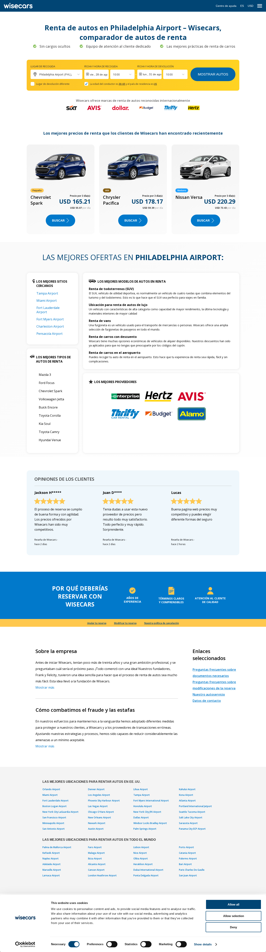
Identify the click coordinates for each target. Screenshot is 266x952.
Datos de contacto (207, 701)
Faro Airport (95, 847)
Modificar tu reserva (125, 623)
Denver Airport (96, 789)
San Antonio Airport (53, 828)
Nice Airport (140, 853)
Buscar (58, 220)
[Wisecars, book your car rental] (18, 6)
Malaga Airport (96, 853)
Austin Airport (96, 828)
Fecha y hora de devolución (155, 66)
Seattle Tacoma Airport (192, 811)
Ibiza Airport (95, 858)
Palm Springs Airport (144, 828)
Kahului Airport (187, 789)
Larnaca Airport (51, 875)
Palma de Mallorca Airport (56, 847)
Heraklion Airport (143, 864)
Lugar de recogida (43, 66)
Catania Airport (187, 853)
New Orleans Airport (99, 817)
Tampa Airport (47, 293)
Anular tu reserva (96, 623)
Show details (203, 944)
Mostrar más (44, 687)
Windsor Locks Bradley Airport (150, 823)
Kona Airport (186, 795)
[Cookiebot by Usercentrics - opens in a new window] (25, 944)
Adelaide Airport (51, 864)
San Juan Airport (188, 875)
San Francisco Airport (54, 817)
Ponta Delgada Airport (146, 875)
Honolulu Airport (142, 806)
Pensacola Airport (49, 333)
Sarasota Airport (188, 823)
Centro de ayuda (226, 5)
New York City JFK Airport (147, 811)
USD (250, 5)
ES (242, 5)
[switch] (111, 944)
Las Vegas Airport (98, 806)
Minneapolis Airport (53, 823)
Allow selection (233, 916)
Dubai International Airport (148, 869)
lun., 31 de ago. (152, 74)
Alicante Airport (97, 864)
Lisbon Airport (141, 847)
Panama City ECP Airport (192, 828)
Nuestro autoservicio (209, 694)
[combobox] (113, 74)
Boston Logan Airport (54, 806)
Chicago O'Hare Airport (101, 811)
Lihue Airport (140, 789)
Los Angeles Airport (99, 795)
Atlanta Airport (187, 800)
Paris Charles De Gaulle (191, 869)
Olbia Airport (140, 858)
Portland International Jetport (195, 806)
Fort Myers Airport (50, 319)
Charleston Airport (50, 326)
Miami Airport (46, 300)
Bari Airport (185, 864)
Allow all (233, 904)
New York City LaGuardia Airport (60, 811)
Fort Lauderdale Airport (55, 800)
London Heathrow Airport (102, 875)
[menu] (259, 6)
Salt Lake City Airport (190, 817)
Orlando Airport (51, 789)
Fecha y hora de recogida (101, 66)
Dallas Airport (141, 817)
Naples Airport (50, 858)
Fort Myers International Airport (151, 800)
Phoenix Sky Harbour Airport (104, 800)
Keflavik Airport (51, 853)
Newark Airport (96, 823)
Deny (233, 927)
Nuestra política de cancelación (161, 623)
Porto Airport (186, 847)
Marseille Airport (51, 869)
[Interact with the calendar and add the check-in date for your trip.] (96, 74)
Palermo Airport (188, 858)
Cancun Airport (96, 869)
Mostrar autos (213, 74)
